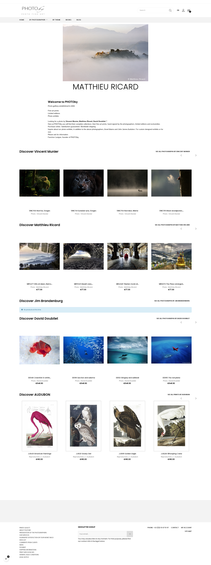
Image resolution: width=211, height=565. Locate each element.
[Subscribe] (130, 534)
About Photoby (25, 530)
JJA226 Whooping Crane (171, 454)
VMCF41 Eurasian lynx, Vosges (83, 211)
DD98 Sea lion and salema (83, 378)
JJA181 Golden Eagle (127, 454)
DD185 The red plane (171, 378)
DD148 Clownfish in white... (39, 378)
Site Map (188, 531)
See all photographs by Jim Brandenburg (172, 301)
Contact (175, 527)
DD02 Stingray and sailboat (127, 378)
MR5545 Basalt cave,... (83, 284)
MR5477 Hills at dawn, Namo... (39, 284)
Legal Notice (24, 557)
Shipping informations (27, 550)
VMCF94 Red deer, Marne (127, 211)
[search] (170, 10)
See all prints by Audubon (179, 394)
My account (186, 527)
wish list (22, 540)
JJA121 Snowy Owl (83, 454)
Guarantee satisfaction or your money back (36, 537)
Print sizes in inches (26, 552)
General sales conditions (29, 554)
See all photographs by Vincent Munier (173, 151)
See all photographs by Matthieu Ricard (172, 225)
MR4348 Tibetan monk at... (127, 284)
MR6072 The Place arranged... (171, 284)
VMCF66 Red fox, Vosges (39, 211)
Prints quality (24, 527)
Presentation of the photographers (33, 532)
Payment (22, 547)
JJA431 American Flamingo (39, 454)
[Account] (183, 10)
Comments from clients (28, 542)
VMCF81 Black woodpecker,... (171, 211)
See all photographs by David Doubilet (173, 318)
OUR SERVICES (24, 535)
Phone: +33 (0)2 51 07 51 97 (158, 527)
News (21, 545)
